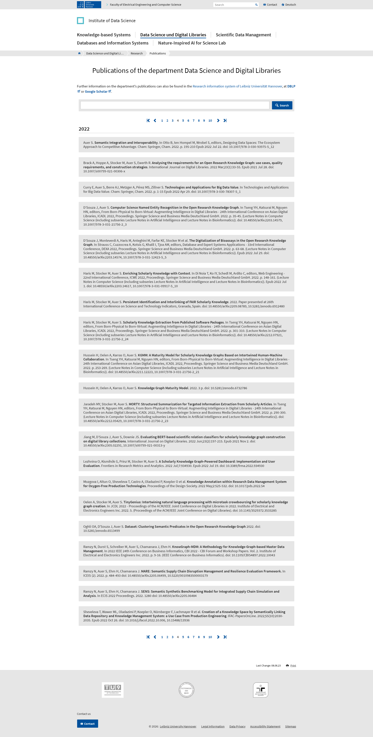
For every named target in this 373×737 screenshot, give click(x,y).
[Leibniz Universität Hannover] (89, 4)
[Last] (224, 120)
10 (210, 120)
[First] (148, 120)
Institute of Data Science (112, 20)
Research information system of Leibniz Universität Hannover (237, 86)
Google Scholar (96, 91)
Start (256, 4)
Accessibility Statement (265, 726)
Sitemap (290, 726)
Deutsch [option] (290, 4)
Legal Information (213, 726)
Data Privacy (237, 726)
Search (284, 105)
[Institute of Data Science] (78, 53)
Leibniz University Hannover (178, 726)
